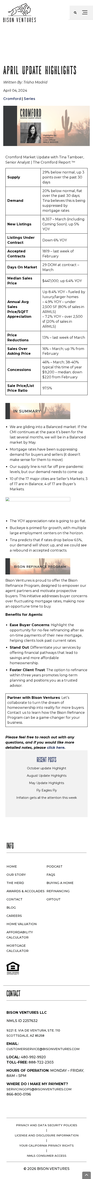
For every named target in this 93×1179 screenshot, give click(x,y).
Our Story (16, 875)
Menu (86, 12)
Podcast (54, 866)
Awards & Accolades (25, 891)
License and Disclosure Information (47, 1135)
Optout (53, 899)
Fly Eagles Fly (46, 790)
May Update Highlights (46, 783)
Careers (14, 916)
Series (29, 99)
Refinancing (58, 891)
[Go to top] (86, 1175)
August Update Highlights (46, 776)
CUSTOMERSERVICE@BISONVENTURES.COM (43, 1049)
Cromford (12, 99)
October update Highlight (46, 768)
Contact (14, 899)
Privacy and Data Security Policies (46, 1125)
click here (55, 748)
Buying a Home (60, 883)
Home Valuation (21, 924)
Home (11, 866)
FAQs (50, 875)
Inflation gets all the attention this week (46, 798)
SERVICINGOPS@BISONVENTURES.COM (39, 1089)
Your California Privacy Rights (46, 1145)
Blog (11, 908)
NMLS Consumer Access (46, 1155)
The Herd (15, 883)
